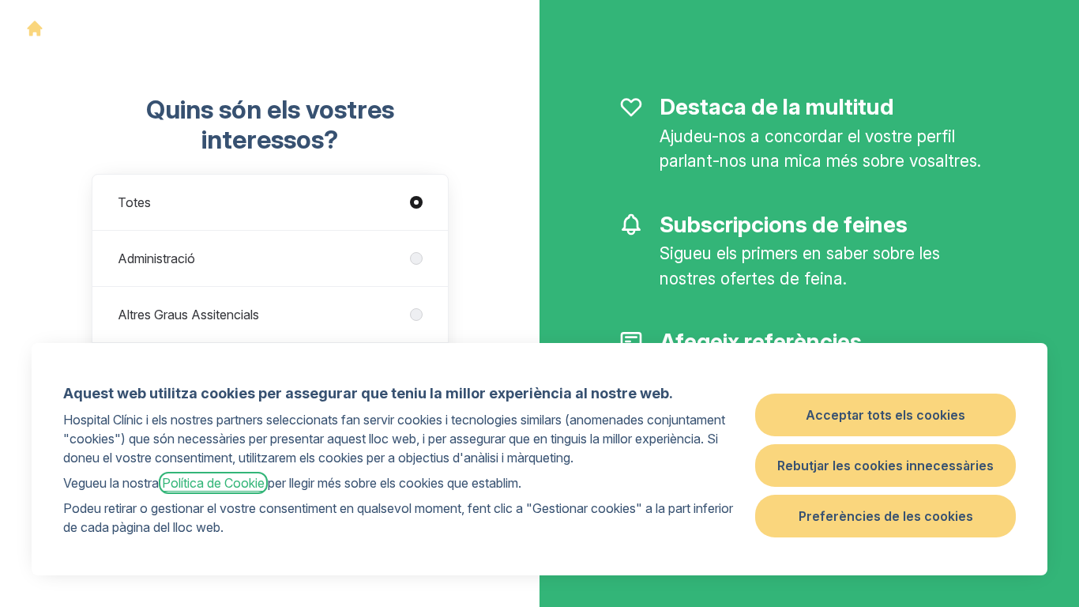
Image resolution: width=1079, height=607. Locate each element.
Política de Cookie (213, 483)
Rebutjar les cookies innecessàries (885, 465)
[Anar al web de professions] (34, 28)
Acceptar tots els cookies (885, 415)
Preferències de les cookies (886, 516)
